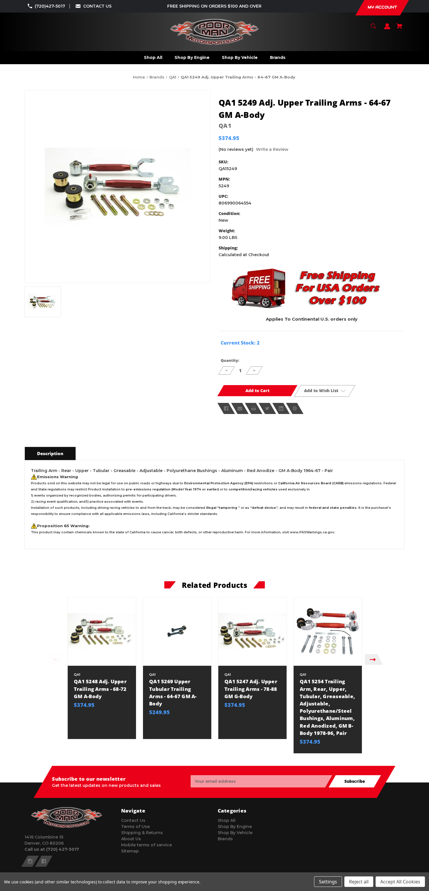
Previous (55, 659)
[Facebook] (226, 408)
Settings (328, 881)
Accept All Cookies (400, 881)
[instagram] (30, 861)
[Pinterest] (294, 408)
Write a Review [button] (272, 149)
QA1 (225, 126)
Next (374, 659)
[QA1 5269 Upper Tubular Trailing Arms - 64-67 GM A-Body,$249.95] (177, 631)
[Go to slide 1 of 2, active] (228, 756)
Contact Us (133, 820)
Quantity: (230, 360)
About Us (131, 838)
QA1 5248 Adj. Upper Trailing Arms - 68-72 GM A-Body (100, 688)
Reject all (359, 881)
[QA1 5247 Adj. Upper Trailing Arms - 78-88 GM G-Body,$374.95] (252, 631)
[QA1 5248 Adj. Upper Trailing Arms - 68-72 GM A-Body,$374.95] (102, 631)
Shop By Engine (235, 826)
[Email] (240, 408)
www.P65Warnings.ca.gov (312, 532)
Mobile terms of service (146, 845)
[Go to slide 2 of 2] (237, 756)
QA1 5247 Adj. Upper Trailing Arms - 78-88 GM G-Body (250, 688)
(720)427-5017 (50, 6)
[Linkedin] (281, 408)
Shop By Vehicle (235, 832)
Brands (225, 838)
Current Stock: (240, 343)
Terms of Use (135, 826)
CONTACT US (97, 6)
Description (50, 453)
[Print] (253, 408)
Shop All (227, 820)
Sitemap (130, 851)
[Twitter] (267, 408)
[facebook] (43, 861)
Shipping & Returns (142, 832)
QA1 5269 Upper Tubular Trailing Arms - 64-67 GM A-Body (173, 692)
